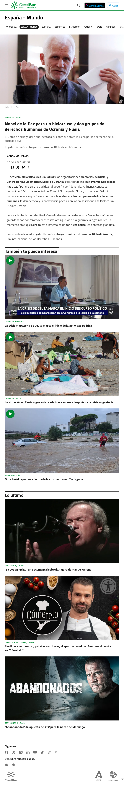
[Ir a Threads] (49, 752)
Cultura (46, 26)
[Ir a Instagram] (21, 752)
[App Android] (14, 765)
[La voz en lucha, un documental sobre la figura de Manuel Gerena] (62, 531)
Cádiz (99, 26)
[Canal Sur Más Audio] (113, 5)
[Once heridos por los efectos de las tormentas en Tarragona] (62, 440)
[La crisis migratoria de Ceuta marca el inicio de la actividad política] (62, 287)
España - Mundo (29, 26)
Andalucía (11, 26)
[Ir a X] (14, 752)
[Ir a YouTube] (35, 752)
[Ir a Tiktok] (42, 752)
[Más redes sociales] (29, 167)
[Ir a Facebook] (7, 752)
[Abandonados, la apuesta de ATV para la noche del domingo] (62, 688)
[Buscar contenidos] (78, 5)
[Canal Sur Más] (95, 5)
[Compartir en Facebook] (12, 167)
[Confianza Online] (113, 777)
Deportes (60, 26)
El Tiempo (74, 26)
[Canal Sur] (23, 5)
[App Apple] (7, 765)
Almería (88, 26)
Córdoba (110, 26)
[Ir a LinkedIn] (28, 752)
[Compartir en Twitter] (18, 167)
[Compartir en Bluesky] (23, 167)
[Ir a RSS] (56, 752)
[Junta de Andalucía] (99, 777)
